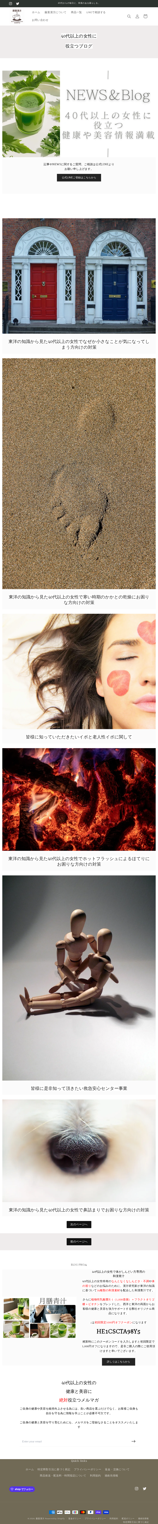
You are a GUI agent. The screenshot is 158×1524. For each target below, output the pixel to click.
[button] (129, 16)
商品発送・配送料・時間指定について (63, 1475)
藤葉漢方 (40, 1518)
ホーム (30, 1469)
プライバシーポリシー (87, 1469)
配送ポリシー (128, 1518)
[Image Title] (79, 276)
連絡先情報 (111, 1475)
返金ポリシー (74, 1518)
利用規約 (95, 1475)
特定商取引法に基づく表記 (53, 1469)
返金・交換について (117, 1469)
